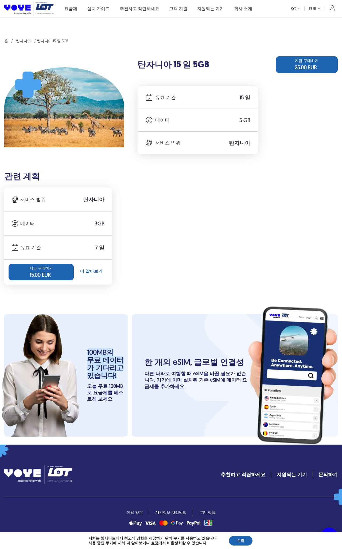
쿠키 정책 (207, 512)
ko (294, 8)
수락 (240, 540)
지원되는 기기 (210, 8)
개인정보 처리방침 (171, 512)
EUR (312, 8)
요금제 (70, 8)
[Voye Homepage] (29, 8)
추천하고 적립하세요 (139, 8)
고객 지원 (178, 8)
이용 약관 (135, 512)
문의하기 (328, 474)
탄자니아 (23, 41)
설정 (154, 543)
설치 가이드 (98, 8)
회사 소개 (243, 8)
